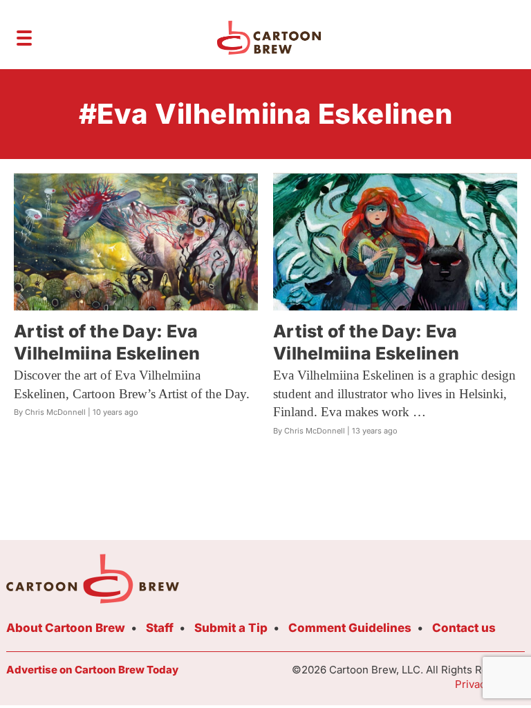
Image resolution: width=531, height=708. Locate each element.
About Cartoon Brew (65, 628)
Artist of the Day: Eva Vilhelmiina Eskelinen (107, 342)
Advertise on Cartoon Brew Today (92, 669)
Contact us (464, 628)
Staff (160, 628)
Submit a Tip (231, 628)
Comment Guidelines (349, 628)
